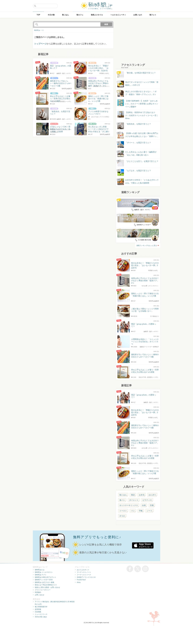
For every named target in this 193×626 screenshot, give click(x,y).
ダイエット (133, 500)
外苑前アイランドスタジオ (86, 577)
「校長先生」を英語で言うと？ (138, 124)
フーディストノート (84, 572)
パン (133, 511)
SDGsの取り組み (41, 617)
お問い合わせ (39, 595)
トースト (123, 511)
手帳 (141, 511)
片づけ (122, 516)
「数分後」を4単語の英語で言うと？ (140, 73)
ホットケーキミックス (128, 505)
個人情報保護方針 (41, 607)
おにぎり (152, 495)
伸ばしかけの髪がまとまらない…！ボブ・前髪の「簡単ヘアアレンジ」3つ (141, 92)
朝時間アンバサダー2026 (44, 580)
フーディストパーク (84, 575)
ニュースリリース (41, 614)
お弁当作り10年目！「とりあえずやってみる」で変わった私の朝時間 (142, 181)
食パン (122, 500)
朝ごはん (123, 495)
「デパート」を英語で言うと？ (138, 143)
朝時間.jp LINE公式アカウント (45, 577)
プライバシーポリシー (43, 590)
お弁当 (141, 495)
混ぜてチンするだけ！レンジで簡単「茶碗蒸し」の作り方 (139, 83)
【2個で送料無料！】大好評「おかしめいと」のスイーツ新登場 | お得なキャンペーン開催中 (141, 104)
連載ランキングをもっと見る (146, 245)
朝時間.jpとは (39, 570)
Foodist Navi (81, 580)
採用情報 (38, 609)
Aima (78, 582)
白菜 (144, 505)
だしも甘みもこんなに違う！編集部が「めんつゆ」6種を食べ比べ (141, 153)
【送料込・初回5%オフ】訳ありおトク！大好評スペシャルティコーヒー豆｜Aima (141, 115)
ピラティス (147, 500)
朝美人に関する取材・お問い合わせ (47, 587)
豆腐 (152, 505)
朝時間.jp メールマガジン (44, 572)
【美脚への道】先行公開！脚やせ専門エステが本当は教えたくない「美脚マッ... (139, 135)
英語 (133, 495)
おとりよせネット (83, 570)
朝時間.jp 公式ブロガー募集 (44, 582)
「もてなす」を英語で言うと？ (138, 171)
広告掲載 (38, 612)
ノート (149, 511)
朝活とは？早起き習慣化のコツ (46, 585)
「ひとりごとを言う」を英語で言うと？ (141, 161)
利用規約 (38, 592)
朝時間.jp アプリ (40, 575)
